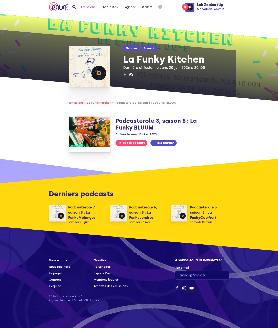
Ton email (182, 268)
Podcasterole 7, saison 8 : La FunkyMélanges (82, 212)
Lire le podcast (134, 143)
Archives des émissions (111, 286)
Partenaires (102, 267)
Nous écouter (59, 260)
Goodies (100, 260)
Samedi (149, 48)
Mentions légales (106, 279)
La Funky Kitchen (99, 103)
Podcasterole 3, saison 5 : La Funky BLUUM (145, 103)
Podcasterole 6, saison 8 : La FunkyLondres (143, 212)
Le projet (55, 273)
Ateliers (146, 7)
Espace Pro (102, 273)
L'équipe (55, 286)
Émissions (88, 7)
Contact (55, 279)
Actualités (110, 7)
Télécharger (165, 143)
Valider (217, 275)
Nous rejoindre (59, 267)
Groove (131, 48)
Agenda (130, 7)
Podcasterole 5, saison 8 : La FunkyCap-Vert (204, 212)
